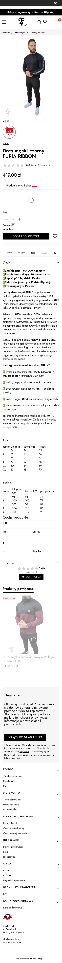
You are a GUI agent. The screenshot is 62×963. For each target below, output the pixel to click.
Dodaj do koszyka (26, 236)
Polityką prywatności (12, 758)
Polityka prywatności (13, 846)
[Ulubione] (45, 21)
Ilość (5, 212)
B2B (5, 894)
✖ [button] (55, 3)
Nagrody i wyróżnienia (14, 880)
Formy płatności (11, 823)
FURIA (6, 143)
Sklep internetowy (27, 958)
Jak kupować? (10, 856)
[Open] (9, 132)
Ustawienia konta (11, 804)
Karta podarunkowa (12, 907)
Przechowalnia (10, 809)
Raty (5, 786)
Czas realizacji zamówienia (16, 833)
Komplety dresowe (37, 32)
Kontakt (6, 870)
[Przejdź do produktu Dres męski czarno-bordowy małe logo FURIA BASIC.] (31, 625)
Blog (5, 851)
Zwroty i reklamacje (12, 776)
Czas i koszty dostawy (13, 828)
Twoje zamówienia (12, 799)
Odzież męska (19, 32)
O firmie (7, 875)
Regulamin (24, 751)
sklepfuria (6, 32)
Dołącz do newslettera (25, 737)
